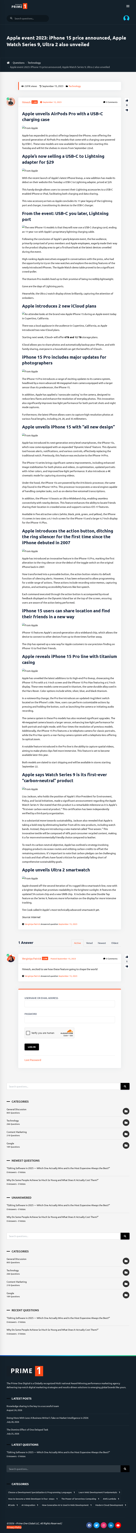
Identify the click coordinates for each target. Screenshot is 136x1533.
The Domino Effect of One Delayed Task (27, 1429)
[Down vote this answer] (126, 966)
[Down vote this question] (126, 109)
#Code (13, 1505)
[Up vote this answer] (126, 956)
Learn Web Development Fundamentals (99, 1492)
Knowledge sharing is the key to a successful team (33, 1406)
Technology (34, 62)
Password (31, 1013)
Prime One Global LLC (27, 1523)
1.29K (45, 958)
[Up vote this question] (126, 100)
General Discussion (16, 1109)
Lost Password (33, 1059)
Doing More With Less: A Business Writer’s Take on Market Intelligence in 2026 (47, 1417)
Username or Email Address (41, 997)
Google (10, 1143)
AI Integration (30, 1505)
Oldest (114, 942)
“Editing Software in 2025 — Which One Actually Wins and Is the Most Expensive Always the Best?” (58, 1168)
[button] (125, 18)
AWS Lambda (111, 1498)
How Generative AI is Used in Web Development (67, 1505)
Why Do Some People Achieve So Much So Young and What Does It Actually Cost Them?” (53, 1179)
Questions (19, 62)
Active (77, 942)
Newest (102, 942)
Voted (89, 942)
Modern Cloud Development (110, 1505)
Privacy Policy (14, 1527)
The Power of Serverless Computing (80, 1498)
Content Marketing (17, 1131)
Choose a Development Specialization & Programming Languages (41, 1492)
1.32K (34, 102)
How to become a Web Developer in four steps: (33, 1498)
